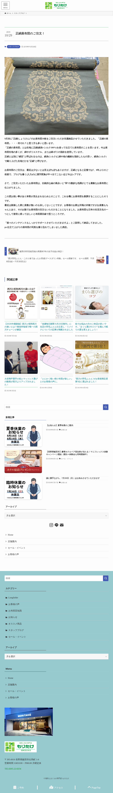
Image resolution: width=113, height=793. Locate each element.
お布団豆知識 (15, 610)
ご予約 (20, 788)
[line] (56, 525)
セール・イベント (16, 548)
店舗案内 (12, 541)
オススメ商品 (15, 624)
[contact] (62, 525)
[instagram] (51, 525)
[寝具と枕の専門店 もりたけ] (56, 5)
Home (10, 535)
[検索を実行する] (105, 407)
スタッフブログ (13, 47)
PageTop (96, 788)
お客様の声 (13, 554)
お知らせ (12, 617)
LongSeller (13, 597)
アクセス (58, 788)
